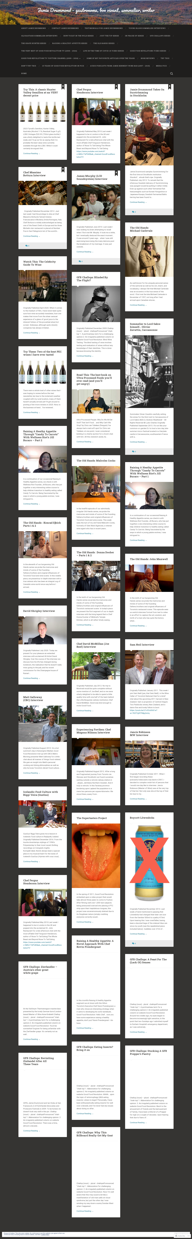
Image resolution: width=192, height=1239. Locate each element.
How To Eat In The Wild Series (78, 36)
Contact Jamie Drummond (65, 28)
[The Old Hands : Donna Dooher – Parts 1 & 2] (96, 576)
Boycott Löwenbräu (142, 817)
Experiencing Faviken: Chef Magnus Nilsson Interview (94, 731)
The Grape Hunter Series (33, 43)
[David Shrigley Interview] (42, 630)
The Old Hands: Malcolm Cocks (96, 460)
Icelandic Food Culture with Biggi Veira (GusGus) (40, 793)
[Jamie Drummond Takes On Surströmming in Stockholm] (149, 133)
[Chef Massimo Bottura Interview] (42, 193)
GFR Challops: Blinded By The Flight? (92, 279)
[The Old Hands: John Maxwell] (149, 578)
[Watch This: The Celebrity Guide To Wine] (42, 286)
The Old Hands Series (104, 43)
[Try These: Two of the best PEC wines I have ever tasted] (42, 372)
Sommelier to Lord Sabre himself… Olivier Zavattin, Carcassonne (145, 326)
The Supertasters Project (92, 818)
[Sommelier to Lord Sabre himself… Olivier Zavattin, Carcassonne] (149, 371)
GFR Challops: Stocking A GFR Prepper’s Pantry (148, 1052)
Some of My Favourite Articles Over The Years (111, 58)
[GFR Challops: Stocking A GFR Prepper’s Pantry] (149, 1075)
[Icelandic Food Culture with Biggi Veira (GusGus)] (42, 814)
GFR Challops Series (160, 36)
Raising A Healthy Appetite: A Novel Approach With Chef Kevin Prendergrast (95, 943)
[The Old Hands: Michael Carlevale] (149, 256)
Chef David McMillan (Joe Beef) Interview (93, 645)
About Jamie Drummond (33, 28)
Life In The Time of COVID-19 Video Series (103, 51)
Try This (165, 58)
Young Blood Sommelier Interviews (147, 28)
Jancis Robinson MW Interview (140, 733)
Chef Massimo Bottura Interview (34, 174)
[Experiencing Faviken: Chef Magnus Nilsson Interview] (96, 751)
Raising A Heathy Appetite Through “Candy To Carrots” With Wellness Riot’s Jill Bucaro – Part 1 (147, 472)
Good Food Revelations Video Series (148, 51)
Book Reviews (148, 58)
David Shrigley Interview (39, 611)
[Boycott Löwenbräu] (149, 863)
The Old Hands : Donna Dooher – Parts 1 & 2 (95, 554)
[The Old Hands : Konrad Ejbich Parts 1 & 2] (42, 544)
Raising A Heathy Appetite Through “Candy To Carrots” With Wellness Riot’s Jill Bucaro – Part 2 (41, 436)
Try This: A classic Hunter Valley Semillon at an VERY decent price (40, 92)
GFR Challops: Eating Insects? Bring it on (95, 1048)
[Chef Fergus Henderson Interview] (96, 111)
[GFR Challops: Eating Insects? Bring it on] (96, 1067)
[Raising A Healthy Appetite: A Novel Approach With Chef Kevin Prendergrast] (96, 973)
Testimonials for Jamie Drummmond (104, 28)
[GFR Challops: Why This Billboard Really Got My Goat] (96, 1159)
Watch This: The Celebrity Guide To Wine (39, 263)
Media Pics (161, 66)
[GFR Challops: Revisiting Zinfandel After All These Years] (42, 1083)
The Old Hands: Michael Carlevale (141, 229)
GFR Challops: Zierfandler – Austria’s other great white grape (40, 969)
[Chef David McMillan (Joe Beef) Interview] (96, 666)
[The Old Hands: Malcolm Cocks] (96, 484)
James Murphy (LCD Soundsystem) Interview (92, 177)
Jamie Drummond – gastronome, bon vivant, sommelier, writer (96, 10)
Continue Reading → (31, 153)
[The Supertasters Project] (96, 856)
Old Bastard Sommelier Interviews (39, 36)
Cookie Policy (45, 1234)
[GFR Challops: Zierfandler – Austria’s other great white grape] (42, 990)
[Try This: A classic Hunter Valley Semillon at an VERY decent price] (42, 111)
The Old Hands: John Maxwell (149, 559)
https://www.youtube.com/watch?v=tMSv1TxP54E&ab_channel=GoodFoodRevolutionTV (96, 154)
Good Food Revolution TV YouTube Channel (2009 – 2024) (49, 58)
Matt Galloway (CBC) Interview (33, 698)
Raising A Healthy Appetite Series (69, 43)
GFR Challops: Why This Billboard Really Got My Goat (95, 1134)
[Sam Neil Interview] (149, 667)
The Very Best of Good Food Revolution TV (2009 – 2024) (49, 51)
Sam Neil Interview (142, 644)
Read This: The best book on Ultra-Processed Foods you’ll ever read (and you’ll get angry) (94, 379)
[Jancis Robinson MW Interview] (149, 754)
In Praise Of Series (134, 36)
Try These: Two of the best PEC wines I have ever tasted (42, 353)
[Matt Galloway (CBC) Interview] (42, 724)
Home (24, 73)
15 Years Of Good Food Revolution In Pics (63, 66)
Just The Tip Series (109, 36)
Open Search (171, 73)
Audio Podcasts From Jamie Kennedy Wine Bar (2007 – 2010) (120, 66)
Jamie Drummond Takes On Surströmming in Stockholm (147, 92)
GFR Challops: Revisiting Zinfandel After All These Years (38, 1061)
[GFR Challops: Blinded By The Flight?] (96, 304)
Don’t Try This (28, 66)
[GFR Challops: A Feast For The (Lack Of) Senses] (149, 983)
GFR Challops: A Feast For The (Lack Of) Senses (148, 961)
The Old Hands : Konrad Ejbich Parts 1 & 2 (42, 524)
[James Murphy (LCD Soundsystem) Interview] (96, 202)
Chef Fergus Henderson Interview (90, 91)
